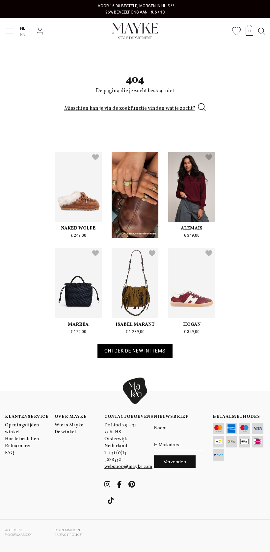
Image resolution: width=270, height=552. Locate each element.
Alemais (191, 228)
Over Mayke (71, 417)
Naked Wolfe (78, 228)
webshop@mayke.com (128, 467)
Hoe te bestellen (22, 439)
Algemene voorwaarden (18, 532)
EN (22, 34)
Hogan (192, 325)
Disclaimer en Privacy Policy (68, 532)
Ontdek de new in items (135, 350)
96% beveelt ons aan (135, 12)
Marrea (78, 325)
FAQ (9, 453)
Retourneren (18, 446)
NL (22, 28)
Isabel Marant (135, 325)
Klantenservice (25, 417)
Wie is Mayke (69, 425)
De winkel (65, 432)
